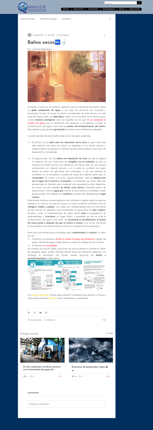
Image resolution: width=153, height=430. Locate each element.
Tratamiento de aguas (48, 19)
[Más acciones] (104, 35)
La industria (66, 19)
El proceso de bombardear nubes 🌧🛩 (90, 368)
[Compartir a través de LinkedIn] (40, 312)
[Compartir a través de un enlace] (46, 312)
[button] (110, 19)
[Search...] (139, 2)
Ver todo (110, 333)
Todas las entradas (27, 19)
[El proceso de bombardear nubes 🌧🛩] (91, 350)
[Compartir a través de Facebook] (29, 312)
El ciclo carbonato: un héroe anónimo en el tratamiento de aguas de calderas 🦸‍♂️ (42, 368)
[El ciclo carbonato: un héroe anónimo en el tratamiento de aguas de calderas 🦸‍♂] (42, 350)
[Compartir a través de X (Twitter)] (34, 312)
